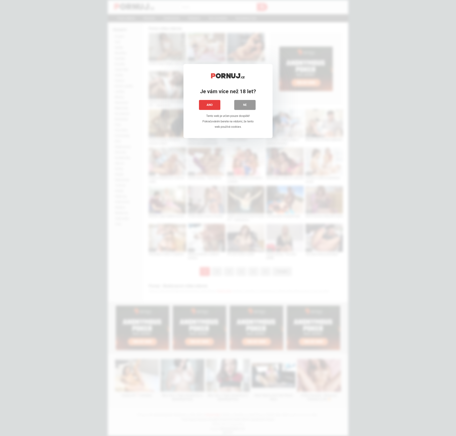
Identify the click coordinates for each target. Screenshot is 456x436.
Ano (210, 105)
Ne (245, 105)
